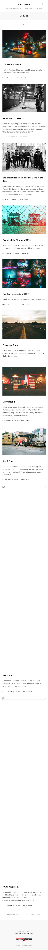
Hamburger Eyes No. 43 (13, 118)
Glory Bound (8, 402)
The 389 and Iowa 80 (12, 65)
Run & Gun (7, 461)
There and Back (10, 345)
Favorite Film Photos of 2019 (16, 240)
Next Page (35, 914)
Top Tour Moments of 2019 (15, 294)
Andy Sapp (21, 77)
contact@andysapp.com (24, 933)
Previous (11, 914)
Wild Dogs (7, 675)
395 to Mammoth (10, 887)
